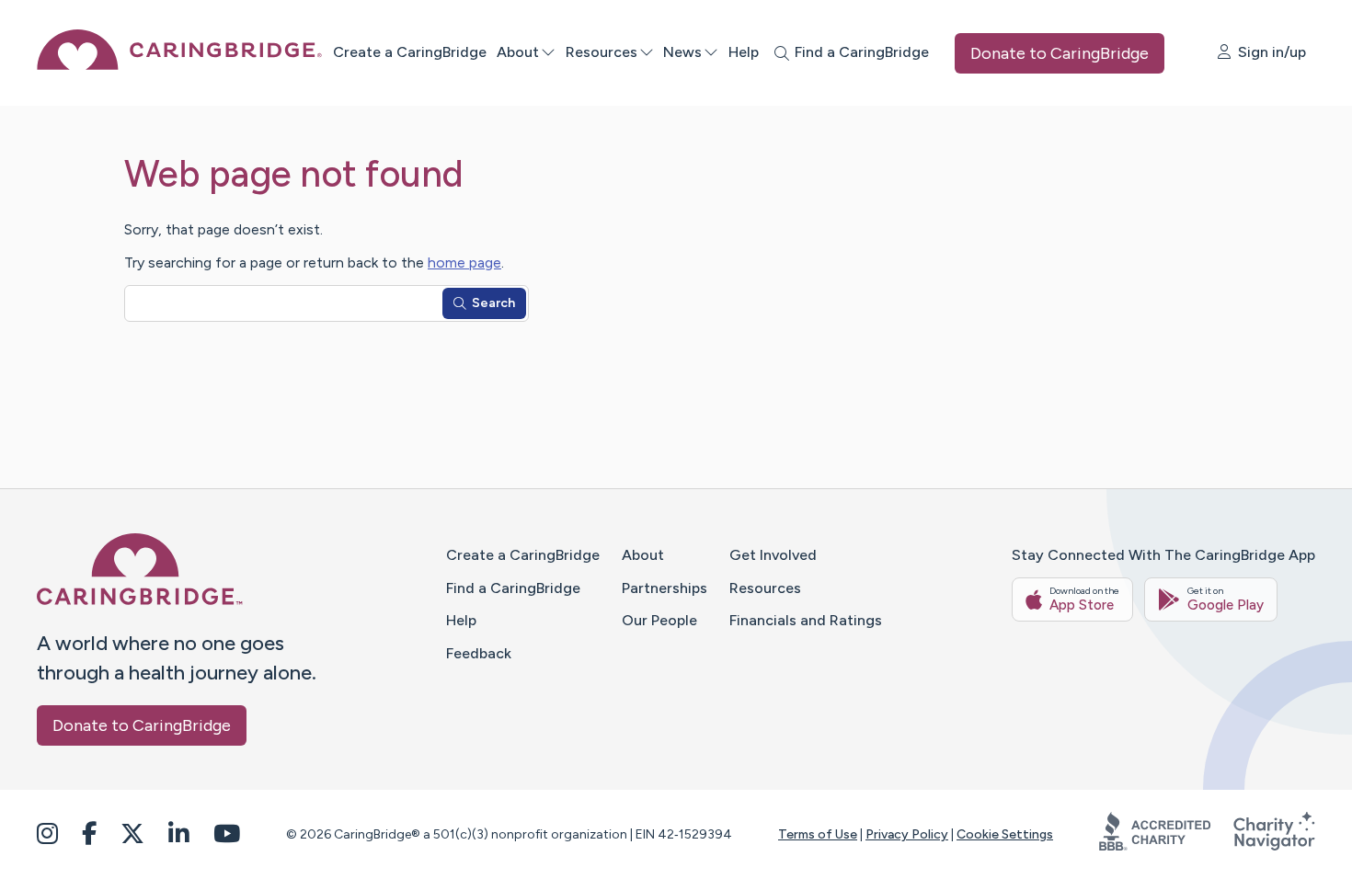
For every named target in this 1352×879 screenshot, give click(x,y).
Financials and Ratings (805, 620)
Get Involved (773, 555)
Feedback (478, 653)
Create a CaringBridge (410, 52)
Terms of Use (817, 834)
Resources (601, 52)
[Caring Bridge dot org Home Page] (179, 65)
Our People (659, 620)
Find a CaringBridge (513, 588)
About (518, 52)
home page (464, 262)
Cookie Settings (1005, 834)
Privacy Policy (906, 834)
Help (743, 52)
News (682, 52)
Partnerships (664, 588)
